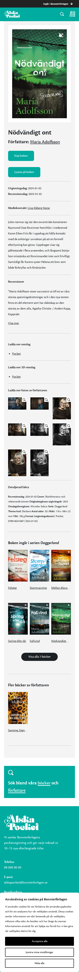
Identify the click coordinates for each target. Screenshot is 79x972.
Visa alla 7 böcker (39, 657)
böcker (44, 783)
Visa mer (13, 323)
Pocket (16, 354)
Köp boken (21, 156)
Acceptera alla (39, 941)
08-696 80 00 (12, 867)
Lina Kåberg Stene (39, 208)
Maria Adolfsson (45, 142)
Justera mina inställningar (39, 952)
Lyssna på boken (24, 172)
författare (17, 790)
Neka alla (39, 963)
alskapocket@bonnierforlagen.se (25, 882)
